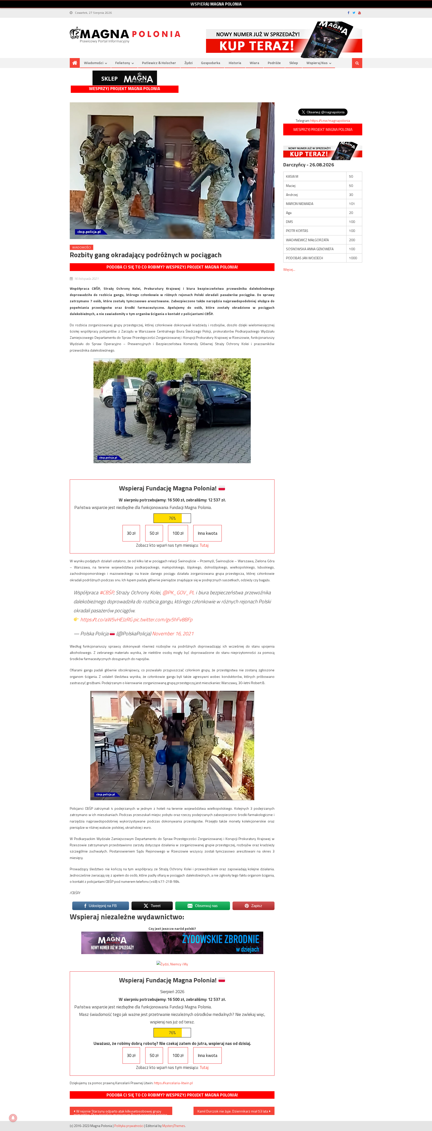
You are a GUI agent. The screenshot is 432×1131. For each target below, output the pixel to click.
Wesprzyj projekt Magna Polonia (124, 89)
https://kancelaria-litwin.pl (173, 1082)
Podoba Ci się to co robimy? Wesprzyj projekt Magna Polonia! (172, 267)
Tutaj (204, 545)
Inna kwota (208, 533)
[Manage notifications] (13, 1118)
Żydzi (188, 62)
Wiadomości (93, 62)
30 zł (131, 533)
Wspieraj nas (317, 62)
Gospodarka (210, 62)
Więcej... (289, 269)
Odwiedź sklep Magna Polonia (124, 78)
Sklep (293, 62)
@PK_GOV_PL (178, 592)
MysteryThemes (173, 1125)
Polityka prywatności (129, 1125)
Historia (235, 62)
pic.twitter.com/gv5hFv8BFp (162, 619)
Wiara (254, 62)
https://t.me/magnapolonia (330, 120)
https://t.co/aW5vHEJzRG (106, 619)
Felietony (122, 62)
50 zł (154, 533)
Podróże (274, 62)
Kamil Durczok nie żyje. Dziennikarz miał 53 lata (233, 1111)
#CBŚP (107, 592)
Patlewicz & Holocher (159, 62)
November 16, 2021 (173, 633)
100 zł (178, 533)
